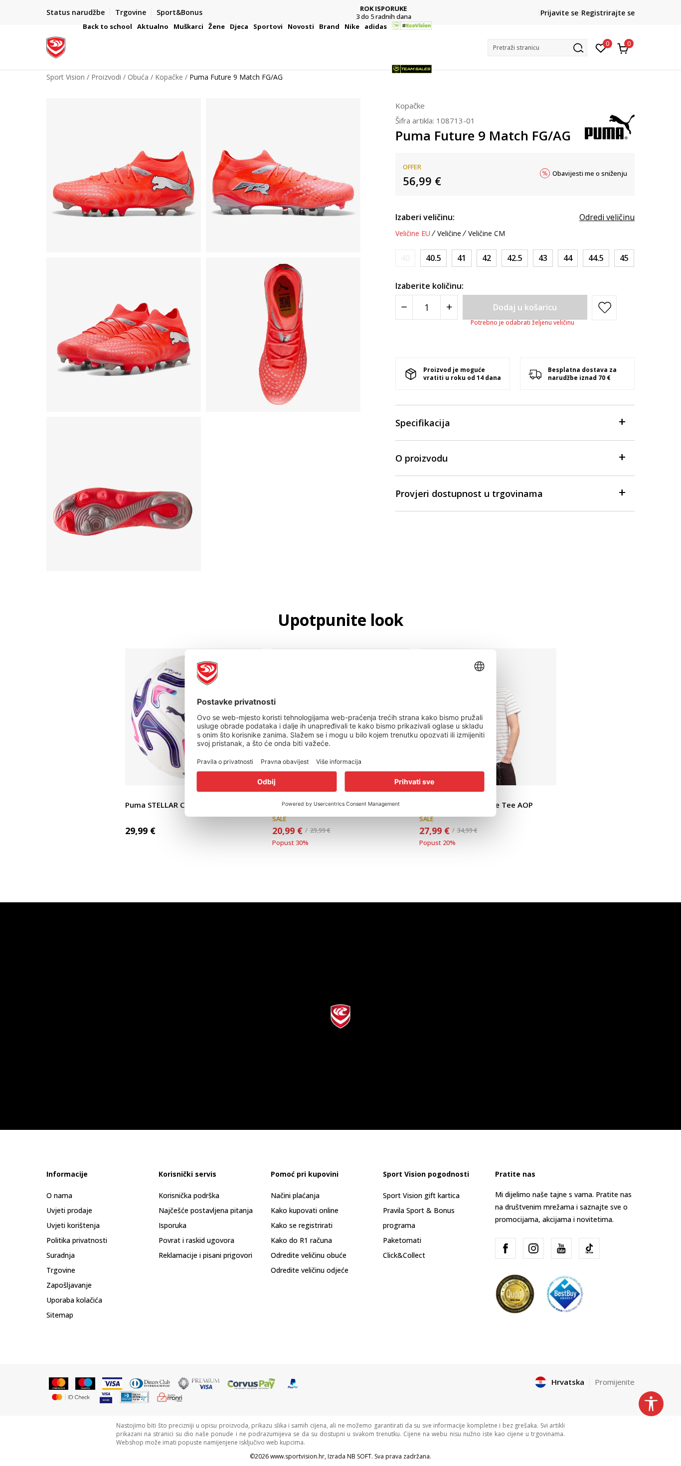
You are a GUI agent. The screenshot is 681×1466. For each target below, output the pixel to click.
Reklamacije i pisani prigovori (205, 1255)
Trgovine (60, 1270)
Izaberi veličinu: (425, 217)
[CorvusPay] (251, 1382)
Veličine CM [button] (486, 234)
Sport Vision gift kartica (421, 1195)
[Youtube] (561, 1248)
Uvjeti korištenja (73, 1225)
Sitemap (59, 1315)
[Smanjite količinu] (404, 307)
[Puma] (610, 126)
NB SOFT (359, 1456)
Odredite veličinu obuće (308, 1255)
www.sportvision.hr (297, 1456)
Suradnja (60, 1255)
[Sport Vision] (55, 46)
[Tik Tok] (589, 1248)
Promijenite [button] (615, 1382)
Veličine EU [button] (412, 234)
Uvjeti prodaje (69, 1210)
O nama (59, 1195)
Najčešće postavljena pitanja (206, 1210)
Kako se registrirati (302, 1225)
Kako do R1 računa (301, 1240)
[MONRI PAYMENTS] (169, 1396)
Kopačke (410, 106)
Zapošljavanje (69, 1285)
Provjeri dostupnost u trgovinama (469, 493)
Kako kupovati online (305, 1210)
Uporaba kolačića (74, 1300)
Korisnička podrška (189, 1195)
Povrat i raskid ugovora (196, 1240)
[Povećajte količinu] (449, 307)
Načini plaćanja (295, 1195)
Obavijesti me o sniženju (589, 173)
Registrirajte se (608, 12)
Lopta (134, 793)
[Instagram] (533, 1248)
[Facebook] (505, 1248)
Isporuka (172, 1225)
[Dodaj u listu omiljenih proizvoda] (542, 771)
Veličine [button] (449, 234)
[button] (134, 26)
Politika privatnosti (76, 1240)
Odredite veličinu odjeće (309, 1270)
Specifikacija (422, 423)
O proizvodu (421, 458)
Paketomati (402, 1240)
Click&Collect (404, 1255)
